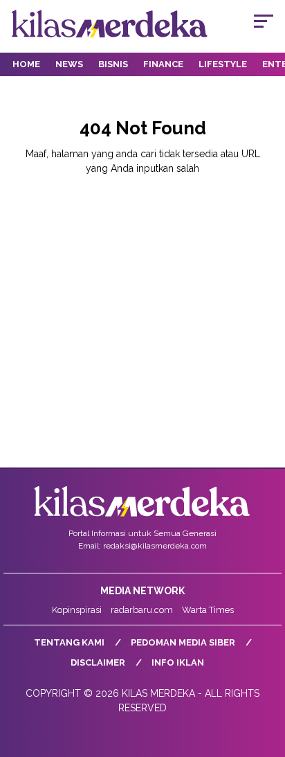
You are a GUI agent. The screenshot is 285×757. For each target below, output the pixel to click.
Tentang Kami (69, 642)
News (69, 64)
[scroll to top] (265, 677)
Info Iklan (177, 662)
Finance (163, 64)
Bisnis (113, 64)
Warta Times (208, 610)
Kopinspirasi (77, 610)
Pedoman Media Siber (183, 642)
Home (26, 64)
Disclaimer (98, 662)
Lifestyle (223, 64)
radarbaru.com (142, 610)
